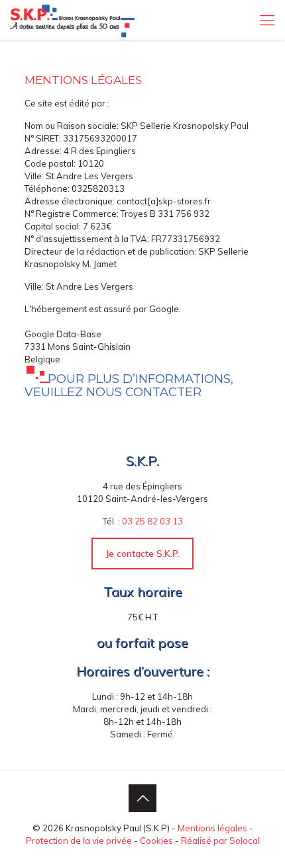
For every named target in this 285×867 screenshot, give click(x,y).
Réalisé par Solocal (220, 840)
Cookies (156, 840)
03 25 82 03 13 (152, 521)
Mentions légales (212, 828)
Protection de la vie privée (79, 840)
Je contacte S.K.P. (142, 553)
